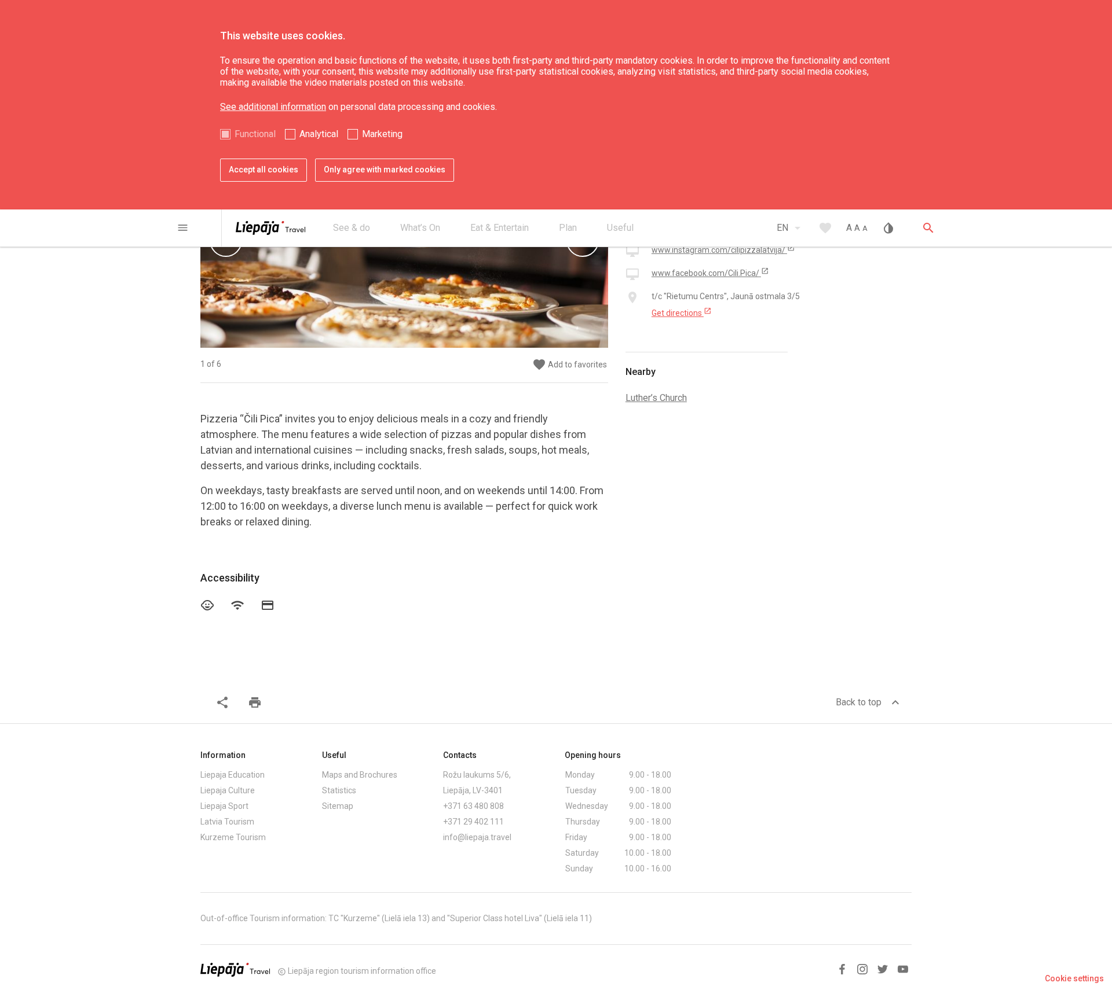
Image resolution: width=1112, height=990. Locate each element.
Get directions (682, 312)
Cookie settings (1074, 978)
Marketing (382, 133)
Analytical (318, 133)
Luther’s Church (656, 397)
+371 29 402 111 (473, 821)
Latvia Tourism (227, 821)
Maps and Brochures (359, 774)
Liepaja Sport (224, 806)
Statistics (339, 790)
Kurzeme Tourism (233, 837)
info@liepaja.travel (477, 837)
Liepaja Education (232, 774)
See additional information (273, 106)
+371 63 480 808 (473, 806)
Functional (255, 133)
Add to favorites (569, 364)
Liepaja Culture (227, 790)
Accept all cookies (263, 169)
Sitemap (337, 806)
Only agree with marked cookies (384, 169)
